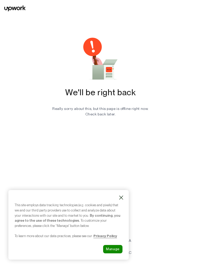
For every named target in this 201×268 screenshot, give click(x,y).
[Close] (121, 198)
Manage (113, 249)
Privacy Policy (105, 236)
